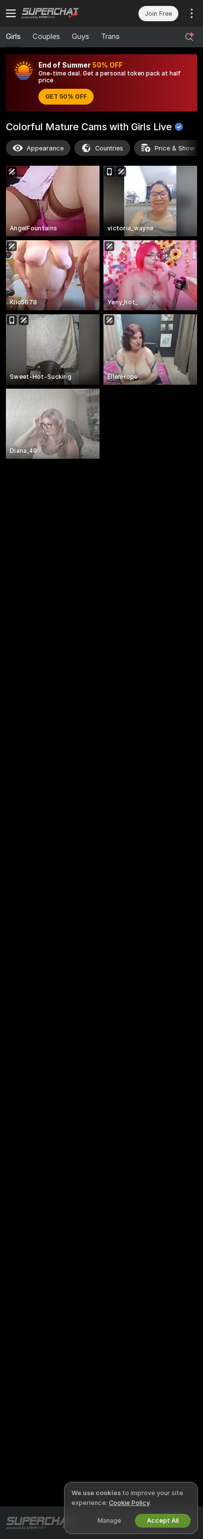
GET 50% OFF (66, 96)
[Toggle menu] (11, 13)
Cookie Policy (129, 1502)
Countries (109, 148)
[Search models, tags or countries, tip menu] (189, 37)
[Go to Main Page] (62, 13)
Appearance (45, 148)
